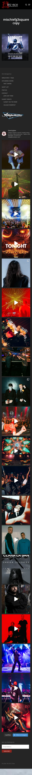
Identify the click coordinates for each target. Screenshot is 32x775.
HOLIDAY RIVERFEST (10, 105)
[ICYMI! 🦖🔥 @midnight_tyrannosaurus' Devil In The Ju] (16, 599)
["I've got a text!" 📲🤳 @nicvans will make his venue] (16, 421)
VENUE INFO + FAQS (8, 78)
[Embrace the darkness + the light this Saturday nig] (16, 302)
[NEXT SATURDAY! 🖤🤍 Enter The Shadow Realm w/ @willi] (16, 688)
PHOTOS (4, 90)
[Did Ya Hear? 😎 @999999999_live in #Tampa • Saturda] (16, 539)
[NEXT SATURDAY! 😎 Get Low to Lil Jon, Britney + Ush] (16, 717)
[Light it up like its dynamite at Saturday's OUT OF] (16, 332)
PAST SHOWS (7, 83)
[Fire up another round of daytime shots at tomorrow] (16, 213)
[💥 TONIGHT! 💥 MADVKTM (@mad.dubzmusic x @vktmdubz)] (16, 243)
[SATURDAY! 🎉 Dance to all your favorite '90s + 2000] (16, 480)
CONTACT (5, 93)
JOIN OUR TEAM (8, 96)
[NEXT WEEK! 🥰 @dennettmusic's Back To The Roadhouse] (16, 154)
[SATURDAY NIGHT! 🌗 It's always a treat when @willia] (16, 450)
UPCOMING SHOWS (7, 81)
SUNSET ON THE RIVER (10, 102)
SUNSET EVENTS (7, 99)
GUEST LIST (5, 87)
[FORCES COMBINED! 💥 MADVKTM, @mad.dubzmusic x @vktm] (16, 391)
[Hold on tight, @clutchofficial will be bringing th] (16, 658)
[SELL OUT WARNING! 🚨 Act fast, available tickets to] (16, 362)
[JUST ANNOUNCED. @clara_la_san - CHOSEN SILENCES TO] (16, 569)
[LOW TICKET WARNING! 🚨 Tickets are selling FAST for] (16, 510)
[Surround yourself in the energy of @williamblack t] (16, 184)
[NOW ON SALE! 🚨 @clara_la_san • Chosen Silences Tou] (16, 273)
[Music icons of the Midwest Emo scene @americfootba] (16, 628)
